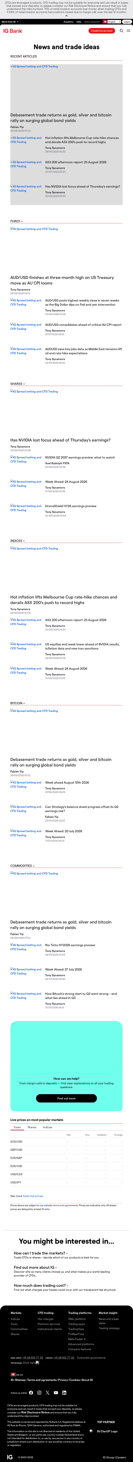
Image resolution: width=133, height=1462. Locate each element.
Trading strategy (109, 1328)
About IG (87, 1379)
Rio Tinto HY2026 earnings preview (70, 945)
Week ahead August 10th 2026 (67, 782)
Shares (16, 383)
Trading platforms (79, 1312)
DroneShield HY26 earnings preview (70, 506)
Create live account (101, 30)
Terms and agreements (42, 1379)
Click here (29, 1362)
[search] (121, 31)
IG (12, 1379)
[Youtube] (56, 1393)
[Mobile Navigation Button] (128, 31)
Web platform (77, 1318)
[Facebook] (31, 1393)
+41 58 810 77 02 (64, 1357)
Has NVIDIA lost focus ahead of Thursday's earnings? (82, 186)
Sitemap (20, 1379)
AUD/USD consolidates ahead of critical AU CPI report (83, 324)
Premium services (49, 1323)
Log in (127, 21)
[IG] (13, 31)
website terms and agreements (61, 1205)
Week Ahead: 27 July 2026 (63, 969)
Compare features (79, 1349)
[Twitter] (48, 1393)
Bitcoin (16, 703)
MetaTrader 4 (76, 1339)
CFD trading (46, 1312)
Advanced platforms (81, 1344)
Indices (16, 540)
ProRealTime (76, 1334)
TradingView (76, 1329)
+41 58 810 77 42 (32, 1357)
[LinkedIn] (64, 1393)
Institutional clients (50, 1329)
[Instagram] (39, 1393)
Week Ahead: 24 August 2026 (66, 481)
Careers (121, 1457)
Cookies (74, 1379)
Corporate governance (91, 1357)
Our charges (45, 1318)
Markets (16, 1312)
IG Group (108, 1457)
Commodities (21, 865)
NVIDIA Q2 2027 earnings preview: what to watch (80, 457)
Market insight (108, 1312)
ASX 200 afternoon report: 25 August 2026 (76, 162)
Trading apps (76, 1323)
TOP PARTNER (106, 1422)
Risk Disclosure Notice (35, 1412)
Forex (15, 221)
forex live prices (33, 1195)
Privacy (63, 1379)
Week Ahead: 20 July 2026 (63, 831)
